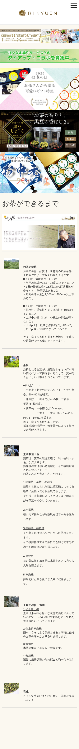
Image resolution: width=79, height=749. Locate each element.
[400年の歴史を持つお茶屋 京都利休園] (39, 14)
